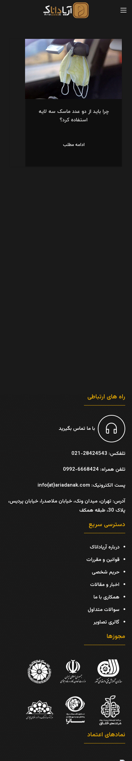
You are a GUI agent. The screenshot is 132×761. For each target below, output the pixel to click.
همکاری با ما (106, 597)
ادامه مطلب (74, 145)
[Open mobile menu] (123, 10)
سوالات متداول (103, 610)
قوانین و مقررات (102, 560)
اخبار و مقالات (104, 585)
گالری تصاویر (106, 622)
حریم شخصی (105, 572)
